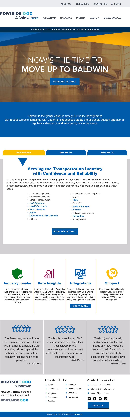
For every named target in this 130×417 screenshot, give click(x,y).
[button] (66, 4)
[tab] (24, 152)
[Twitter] (100, 398)
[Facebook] (94, 398)
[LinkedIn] (89, 398)
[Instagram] (105, 398)
